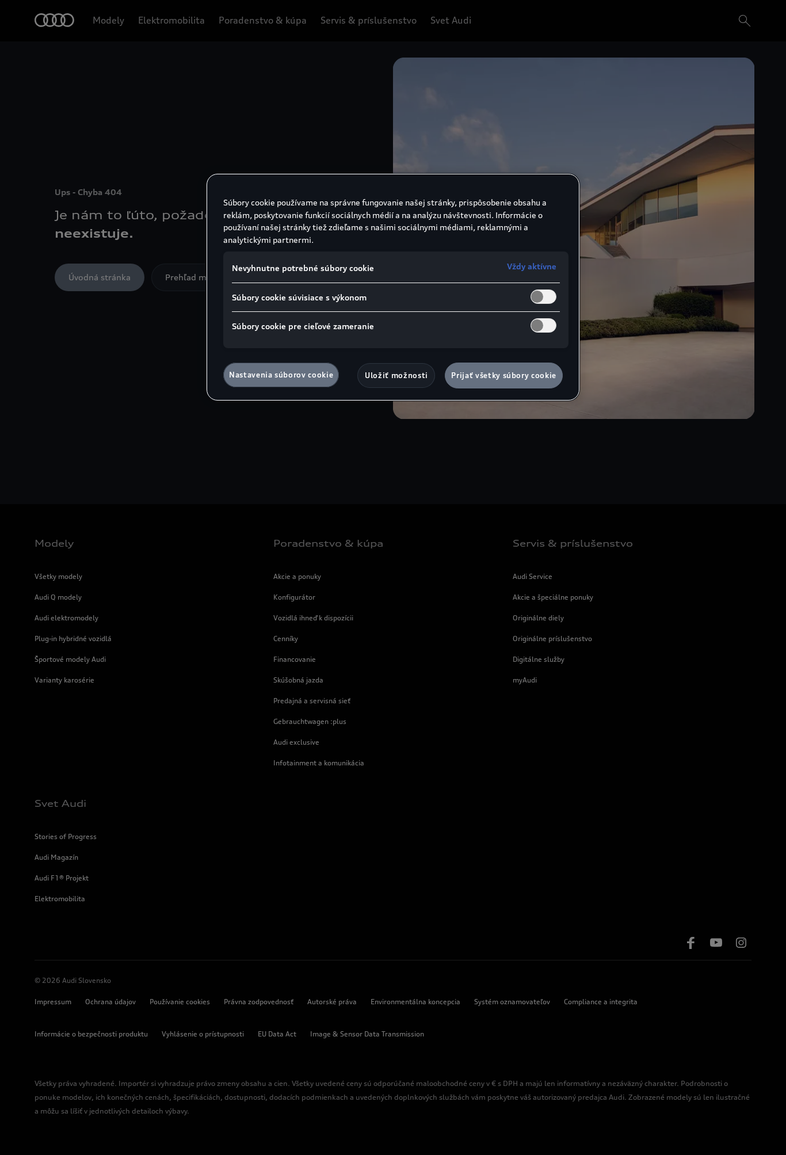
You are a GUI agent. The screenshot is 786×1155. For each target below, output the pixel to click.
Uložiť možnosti (396, 375)
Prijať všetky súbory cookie (503, 375)
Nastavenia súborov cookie (281, 374)
